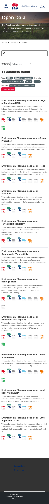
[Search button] (4, 53)
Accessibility (14, 494)
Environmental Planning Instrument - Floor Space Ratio (23, 356)
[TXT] (24, 153)
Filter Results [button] (8, 89)
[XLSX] (4, 125)
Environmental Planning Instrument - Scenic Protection (23, 139)
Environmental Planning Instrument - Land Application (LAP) (23, 419)
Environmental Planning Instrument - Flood (23, 165)
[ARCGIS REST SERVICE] (14, 118)
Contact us (19, 470)
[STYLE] (24, 118)
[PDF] (4, 118)
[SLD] (30, 118)
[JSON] (42, 118)
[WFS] (19, 118)
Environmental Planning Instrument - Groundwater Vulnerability (20, 252)
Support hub (19, 466)
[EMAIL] (36, 118)
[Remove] (11, 78)
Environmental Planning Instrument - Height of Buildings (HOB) (23, 102)
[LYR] (4, 304)
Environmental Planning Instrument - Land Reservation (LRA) (23, 391)
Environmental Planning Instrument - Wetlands (20, 192)
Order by (5, 63)
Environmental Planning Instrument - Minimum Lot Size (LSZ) (20, 318)
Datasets (24, 42)
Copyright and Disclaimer (14, 497)
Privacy (14, 499)
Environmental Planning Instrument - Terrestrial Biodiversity (20, 222)
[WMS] (9, 118)
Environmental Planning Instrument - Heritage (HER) (20, 280)
